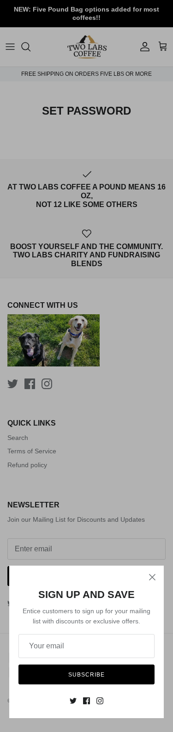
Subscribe (86, 674)
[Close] (152, 577)
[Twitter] (73, 700)
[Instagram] (99, 700)
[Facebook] (86, 700)
